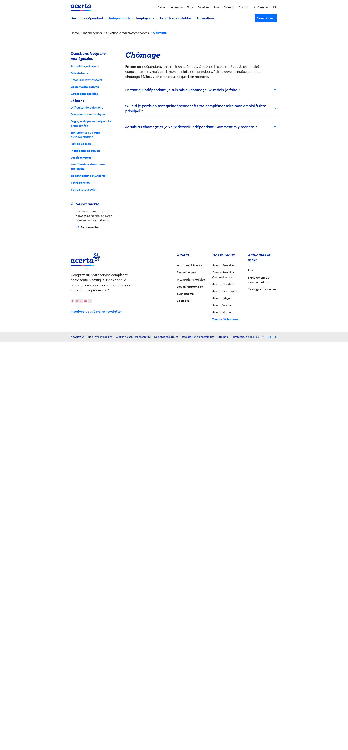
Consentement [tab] (135, 336)
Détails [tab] (166, 335)
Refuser (173, 407)
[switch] (154, 393)
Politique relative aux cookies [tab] (205, 335)
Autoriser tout (206, 407)
